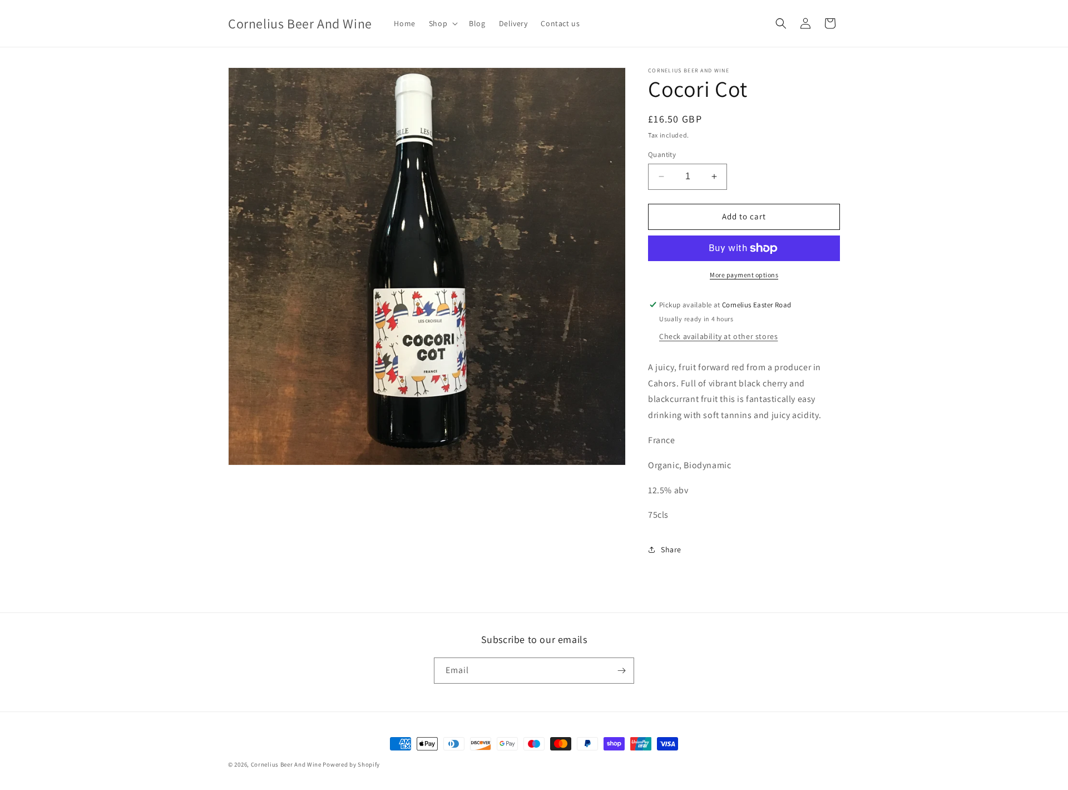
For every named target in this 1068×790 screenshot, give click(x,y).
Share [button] (671, 549)
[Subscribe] (621, 670)
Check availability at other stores (718, 336)
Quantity (662, 154)
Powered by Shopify (351, 764)
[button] (442, 23)
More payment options (744, 275)
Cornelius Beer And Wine (286, 764)
